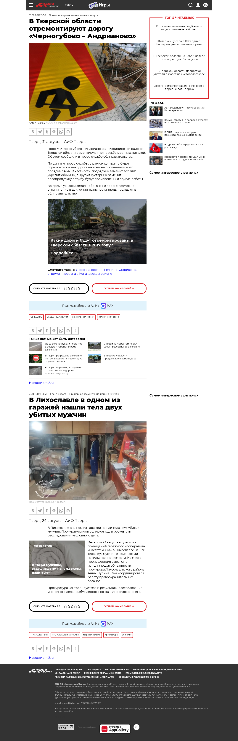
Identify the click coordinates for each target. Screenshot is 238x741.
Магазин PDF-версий (117, 669)
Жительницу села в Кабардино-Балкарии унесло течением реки (179, 43)
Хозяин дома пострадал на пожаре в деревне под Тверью (179, 87)
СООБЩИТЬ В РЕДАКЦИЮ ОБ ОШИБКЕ (139, 677)
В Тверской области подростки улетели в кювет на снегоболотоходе (179, 72)
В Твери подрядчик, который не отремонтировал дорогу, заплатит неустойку (63, 370)
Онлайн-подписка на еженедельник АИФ (157, 669)
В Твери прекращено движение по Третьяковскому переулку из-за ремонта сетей (64, 358)
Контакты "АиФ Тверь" (67, 673)
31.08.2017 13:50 (37, 15)
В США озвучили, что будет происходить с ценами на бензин (183, 133)
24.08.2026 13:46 (38, 394)
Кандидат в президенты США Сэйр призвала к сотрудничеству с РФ (184, 158)
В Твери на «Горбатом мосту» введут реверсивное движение (122, 345)
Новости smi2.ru (41, 383)
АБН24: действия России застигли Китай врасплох (184, 109)
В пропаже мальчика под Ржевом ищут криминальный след (179, 28)
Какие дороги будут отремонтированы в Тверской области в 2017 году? (92, 242)
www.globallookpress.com (62, 123)
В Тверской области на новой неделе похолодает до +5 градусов (179, 58)
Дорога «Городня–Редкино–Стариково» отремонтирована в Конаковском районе (92, 271)
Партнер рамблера (87, 727)
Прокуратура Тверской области (47, 502)
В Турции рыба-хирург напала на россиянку (183, 146)
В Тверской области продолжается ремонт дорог (121, 357)
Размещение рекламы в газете (144, 673)
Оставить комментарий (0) (119, 288)
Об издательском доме (68, 669)
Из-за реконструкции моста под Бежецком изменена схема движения (63, 346)
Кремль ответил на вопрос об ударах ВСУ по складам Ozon (186, 121)
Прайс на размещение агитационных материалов (84, 677)
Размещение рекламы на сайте (102, 673)
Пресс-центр (94, 669)
